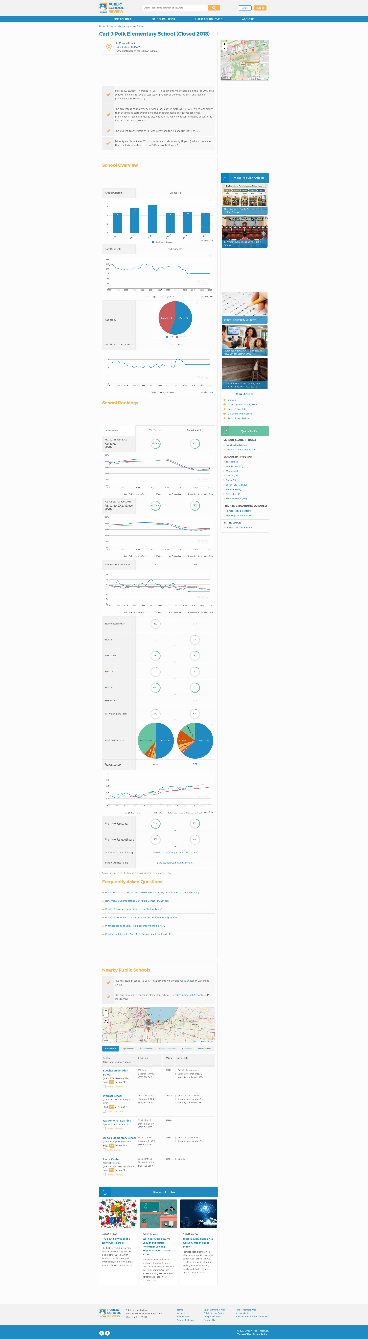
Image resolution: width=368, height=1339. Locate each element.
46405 (137, 47)
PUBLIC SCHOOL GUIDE (208, 19)
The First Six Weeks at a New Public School (116, 1241)
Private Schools (204, 1048)
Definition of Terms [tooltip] (111, 430)
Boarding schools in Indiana (239, 515)
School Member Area (245, 1310)
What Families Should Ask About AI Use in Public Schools (198, 1243)
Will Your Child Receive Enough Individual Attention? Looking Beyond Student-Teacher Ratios (157, 1247)
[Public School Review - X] (101, 1333)
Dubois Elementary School (119, 1138)
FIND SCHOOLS (123, 19)
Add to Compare (115, 1086)
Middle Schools (146, 1048)
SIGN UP (260, 8)
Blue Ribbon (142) (234, 466)
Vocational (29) (233, 489)
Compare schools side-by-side (241, 449)
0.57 (195, 764)
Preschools (187, 1048)
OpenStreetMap (208, 1041)
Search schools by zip (236, 445)
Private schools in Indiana (238, 511)
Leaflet (196, 1041)
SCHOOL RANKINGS (163, 19)
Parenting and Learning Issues (243, 405)
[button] (158, 1022)
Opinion (232, 400)
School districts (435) (236, 499)
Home (180, 1310)
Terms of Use (244, 1334)
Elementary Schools (167, 1048)
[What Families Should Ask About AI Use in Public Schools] (198, 1214)
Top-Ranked (232, 462)
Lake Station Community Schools (175, 863)
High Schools (128, 1048)
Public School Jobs (237, 409)
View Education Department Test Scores (175, 853)
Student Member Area (214, 1310)
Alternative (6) (233, 494)
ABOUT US (248, 19)
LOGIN (244, 8)
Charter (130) (232, 475)
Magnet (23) (232, 471)
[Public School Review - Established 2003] (111, 8)
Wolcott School (112, 1096)
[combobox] (173, 8)
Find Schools (183, 1317)
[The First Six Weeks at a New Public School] (118, 1214)
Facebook (107, 1333)
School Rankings (185, 1320)
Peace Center (186, 981)
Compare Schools (212, 1317)
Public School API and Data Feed (251, 1317)
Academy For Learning (117, 1121)
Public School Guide (214, 1313)
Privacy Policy (260, 1334)
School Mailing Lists (245, 1313)
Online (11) (231, 480)
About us (181, 1313)
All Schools (110, 1048)
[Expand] (106, 1021)
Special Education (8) (236, 485)
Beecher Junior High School (187, 995)
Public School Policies (239, 418)
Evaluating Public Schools (241, 414)
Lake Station (123, 47)
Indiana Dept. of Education (239, 528)
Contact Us (209, 1320)
